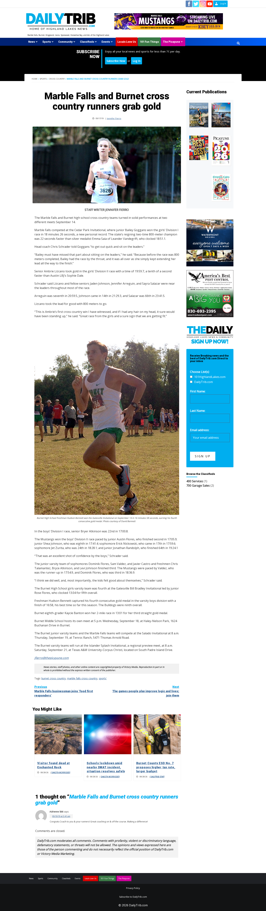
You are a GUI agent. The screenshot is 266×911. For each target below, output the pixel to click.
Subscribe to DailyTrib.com (133, 896)
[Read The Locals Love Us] (198, 147)
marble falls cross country (82, 678)
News (31, 41)
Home (34, 79)
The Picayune (171, 41)
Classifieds (87, 41)
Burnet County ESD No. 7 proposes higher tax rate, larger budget (155, 767)
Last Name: (197, 411)
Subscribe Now (116, 61)
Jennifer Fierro (114, 118)
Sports (46, 41)
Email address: (199, 430)
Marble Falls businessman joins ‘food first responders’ (63, 691)
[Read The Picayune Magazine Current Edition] (198, 115)
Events (106, 41)
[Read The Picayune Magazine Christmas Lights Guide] (221, 187)
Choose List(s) (199, 372)
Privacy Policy (133, 888)
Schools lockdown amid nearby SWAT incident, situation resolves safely (106, 767)
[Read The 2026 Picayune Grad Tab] (221, 150)
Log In (136, 61)
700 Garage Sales (198, 486)
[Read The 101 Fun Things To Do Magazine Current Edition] (221, 115)
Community (65, 41)
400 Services (194, 481)
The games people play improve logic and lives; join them (145, 691)
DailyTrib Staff (157, 776)
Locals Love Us (126, 41)
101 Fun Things (149, 41)
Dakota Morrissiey (60, 772)
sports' (103, 678)
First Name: (197, 391)
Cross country (57, 79)
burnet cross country (53, 678)
